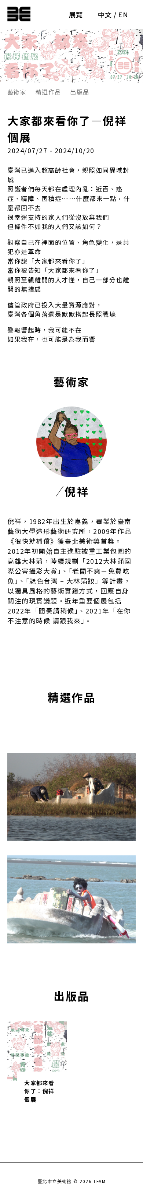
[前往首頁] (18, 12)
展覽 (76, 14)
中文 (105, 14)
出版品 (79, 91)
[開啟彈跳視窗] (71, 797)
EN (123, 14)
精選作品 (48, 91)
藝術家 (16, 91)
